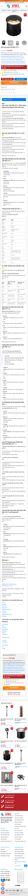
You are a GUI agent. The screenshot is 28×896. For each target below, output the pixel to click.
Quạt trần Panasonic (8, 63)
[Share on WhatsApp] (2, 92)
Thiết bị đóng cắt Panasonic (12, 57)
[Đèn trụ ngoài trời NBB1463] (7, 777)
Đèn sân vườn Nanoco (10, 89)
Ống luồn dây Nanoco (11, 61)
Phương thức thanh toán (6, 853)
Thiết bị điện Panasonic (8, 54)
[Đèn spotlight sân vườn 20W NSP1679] (21, 755)
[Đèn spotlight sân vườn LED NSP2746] (7, 733)
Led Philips (4, 634)
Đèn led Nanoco (15, 10)
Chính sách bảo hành (19, 849)
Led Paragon (5, 645)
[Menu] (2, 6)
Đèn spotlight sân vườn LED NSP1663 (7, 719)
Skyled (3, 632)
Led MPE (4, 640)
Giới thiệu (2, 849)
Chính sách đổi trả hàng (19, 853)
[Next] (25, 26)
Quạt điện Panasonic (13, 667)
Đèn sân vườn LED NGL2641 (21, 741)
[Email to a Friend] (9, 92)
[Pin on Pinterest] (11, 92)
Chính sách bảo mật (19, 855)
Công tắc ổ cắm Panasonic (9, 665)
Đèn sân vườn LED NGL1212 (7, 763)
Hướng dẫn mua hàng (5, 855)
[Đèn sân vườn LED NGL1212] (7, 755)
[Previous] (3, 26)
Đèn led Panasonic (11, 59)
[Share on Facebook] (4, 92)
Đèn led (9, 10)
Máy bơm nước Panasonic (14, 669)
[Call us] (6, 880)
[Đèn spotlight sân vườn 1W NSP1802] (21, 777)
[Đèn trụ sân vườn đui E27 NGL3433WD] (21, 711)
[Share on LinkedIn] (14, 92)
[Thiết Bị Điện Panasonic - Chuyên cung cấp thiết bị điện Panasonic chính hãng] (14, 6)
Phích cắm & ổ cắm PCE (14, 670)
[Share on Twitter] (7, 92)
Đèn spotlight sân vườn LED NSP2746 (7, 742)
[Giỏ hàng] (26, 6)
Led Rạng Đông (5, 637)
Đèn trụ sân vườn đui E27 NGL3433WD (20, 719)
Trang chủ (4, 10)
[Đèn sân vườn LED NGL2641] (21, 733)
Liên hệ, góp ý (3, 851)
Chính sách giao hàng (19, 851)
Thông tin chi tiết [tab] (7, 99)
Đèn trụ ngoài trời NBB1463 (7, 785)
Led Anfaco (4, 642)
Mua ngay (21, 79)
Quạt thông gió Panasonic (19, 63)
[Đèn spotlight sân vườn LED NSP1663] (7, 711)
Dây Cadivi (4, 627)
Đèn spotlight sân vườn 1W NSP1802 (21, 786)
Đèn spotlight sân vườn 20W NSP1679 (20, 764)
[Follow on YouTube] (9, 880)
